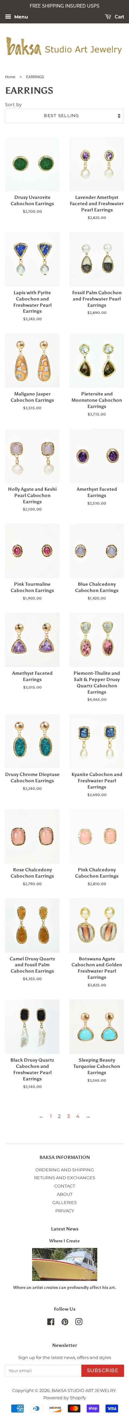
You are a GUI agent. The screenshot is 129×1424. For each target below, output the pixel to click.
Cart (119, 16)
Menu (20, 17)
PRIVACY (64, 1210)
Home (10, 77)
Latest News (64, 1229)
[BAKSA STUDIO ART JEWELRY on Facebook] (51, 1323)
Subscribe (103, 1371)
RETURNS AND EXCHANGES (64, 1177)
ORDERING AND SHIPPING (64, 1169)
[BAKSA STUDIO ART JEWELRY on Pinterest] (64, 1323)
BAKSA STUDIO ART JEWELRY (84, 1390)
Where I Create (64, 1240)
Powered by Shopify (64, 1397)
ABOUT (64, 1194)
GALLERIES (64, 1202)
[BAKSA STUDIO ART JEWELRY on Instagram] (78, 1323)
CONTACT (64, 1186)
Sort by (13, 104)
